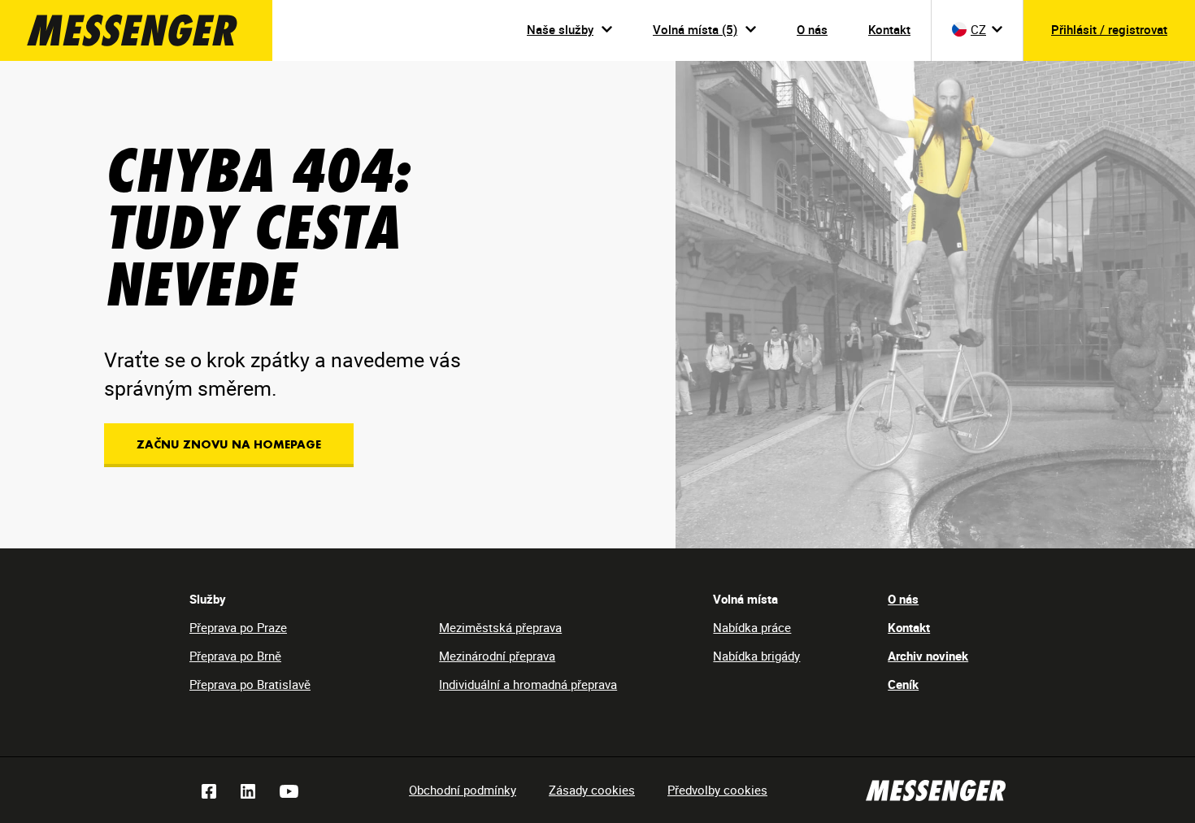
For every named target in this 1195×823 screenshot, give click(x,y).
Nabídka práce (752, 627)
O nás (812, 29)
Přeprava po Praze (238, 627)
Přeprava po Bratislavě (250, 684)
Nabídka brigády (756, 656)
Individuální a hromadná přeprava (528, 684)
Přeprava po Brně (235, 656)
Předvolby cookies (717, 790)
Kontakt (889, 29)
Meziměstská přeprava (500, 627)
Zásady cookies (592, 790)
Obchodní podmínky (462, 790)
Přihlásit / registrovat (1109, 29)
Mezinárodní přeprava (497, 656)
